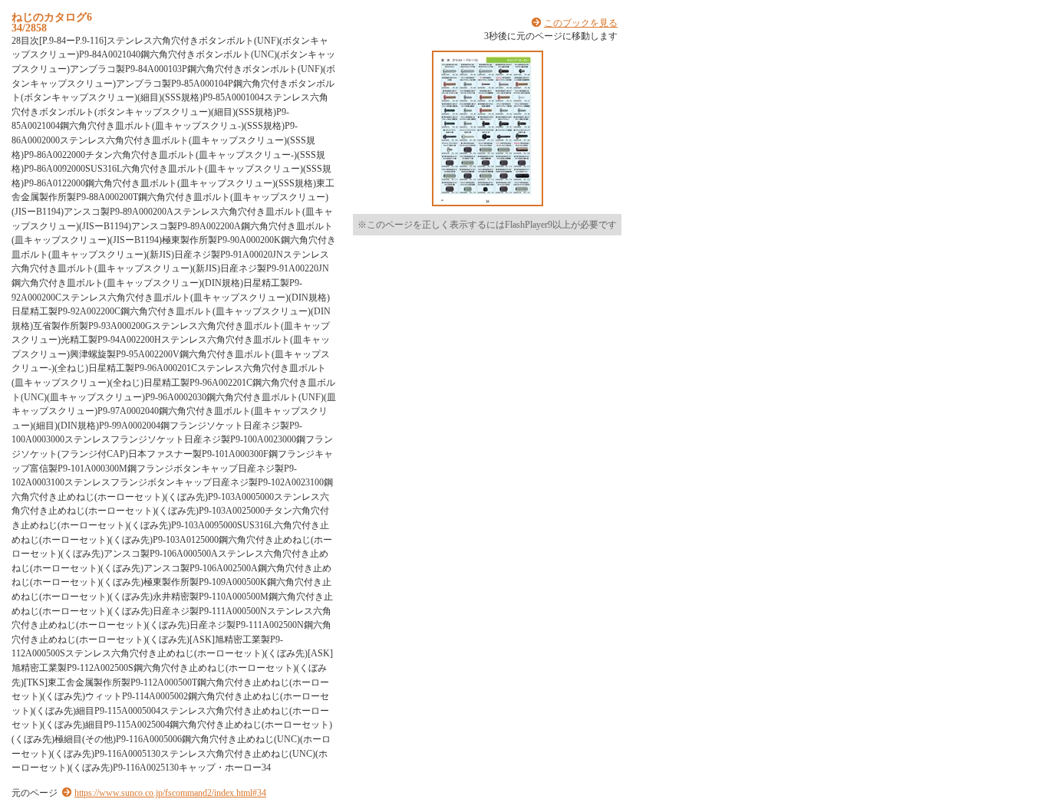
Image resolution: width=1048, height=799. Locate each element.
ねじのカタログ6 (52, 17)
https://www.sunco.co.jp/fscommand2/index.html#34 (170, 792)
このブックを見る (581, 23)
